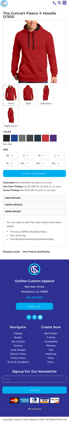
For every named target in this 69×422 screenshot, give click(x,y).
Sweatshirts (51, 341)
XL (7, 163)
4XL (53, 163)
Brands (18, 337)
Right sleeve (10, 126)
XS (7, 155)
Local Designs (18, 350)
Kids (51, 350)
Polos (51, 358)
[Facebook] (28, 317)
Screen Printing (11, 190)
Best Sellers (51, 333)
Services (18, 345)
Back (28, 103)
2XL (22, 163)
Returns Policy (18, 354)
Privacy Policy (18, 358)
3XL (38, 163)
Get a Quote (18, 341)
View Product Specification (36, 251)
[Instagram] (34, 317)
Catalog (18, 333)
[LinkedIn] (40, 317)
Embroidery (9, 182)
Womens (51, 345)
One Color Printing (12, 186)
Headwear (51, 354)
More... (51, 362)
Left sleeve (46, 103)
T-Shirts (51, 337)
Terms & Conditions (18, 362)
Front (11, 103)
